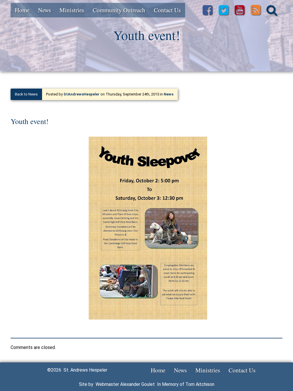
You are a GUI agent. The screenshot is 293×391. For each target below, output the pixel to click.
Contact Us (167, 10)
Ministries (72, 10)
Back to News (26, 94)
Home (22, 10)
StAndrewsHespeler (82, 94)
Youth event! (30, 121)
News (44, 10)
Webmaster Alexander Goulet (125, 384)
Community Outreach (119, 10)
